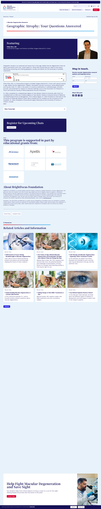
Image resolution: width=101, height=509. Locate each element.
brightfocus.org (47, 198)
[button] (81, 95)
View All (7, 306)
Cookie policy (32, 506)
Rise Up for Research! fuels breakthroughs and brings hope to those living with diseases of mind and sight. (50, 2)
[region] (50, 507)
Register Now (11, 127)
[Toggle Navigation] (98, 6)
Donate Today (11, 496)
